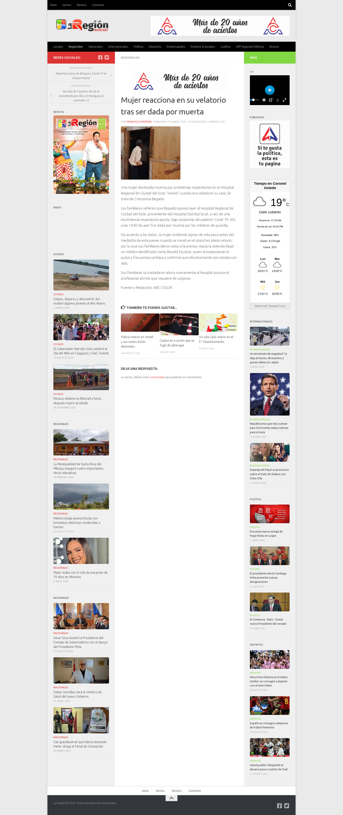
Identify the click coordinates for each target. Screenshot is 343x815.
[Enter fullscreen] (284, 100)
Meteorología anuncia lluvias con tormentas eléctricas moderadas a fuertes (76, 522)
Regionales (76, 46)
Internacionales (118, 46)
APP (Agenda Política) (250, 46)
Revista (81, 5)
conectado (157, 377)
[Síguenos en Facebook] (100, 57)
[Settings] (264, 100)
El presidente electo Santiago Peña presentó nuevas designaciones (268, 577)
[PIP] (271, 100)
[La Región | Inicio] (82, 25)
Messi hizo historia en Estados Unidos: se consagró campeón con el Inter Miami (269, 681)
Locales (58, 46)
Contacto (98, 5)
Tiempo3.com (276, 305)
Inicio (53, 5)
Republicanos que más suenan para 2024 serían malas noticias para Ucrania (269, 428)
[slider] (253, 100)
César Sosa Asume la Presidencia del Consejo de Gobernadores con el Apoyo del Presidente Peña (80, 642)
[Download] (278, 100)
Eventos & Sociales (203, 46)
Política (138, 46)
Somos (66, 5)
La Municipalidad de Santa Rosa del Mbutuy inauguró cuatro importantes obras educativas (78, 468)
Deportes (155, 46)
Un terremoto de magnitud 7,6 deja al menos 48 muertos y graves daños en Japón (268, 358)
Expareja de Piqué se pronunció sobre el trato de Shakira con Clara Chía (269, 474)
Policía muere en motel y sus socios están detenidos (137, 341)
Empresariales (176, 46)
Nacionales (96, 46)
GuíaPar (225, 46)
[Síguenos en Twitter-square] (106, 57)
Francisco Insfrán (139, 121)
